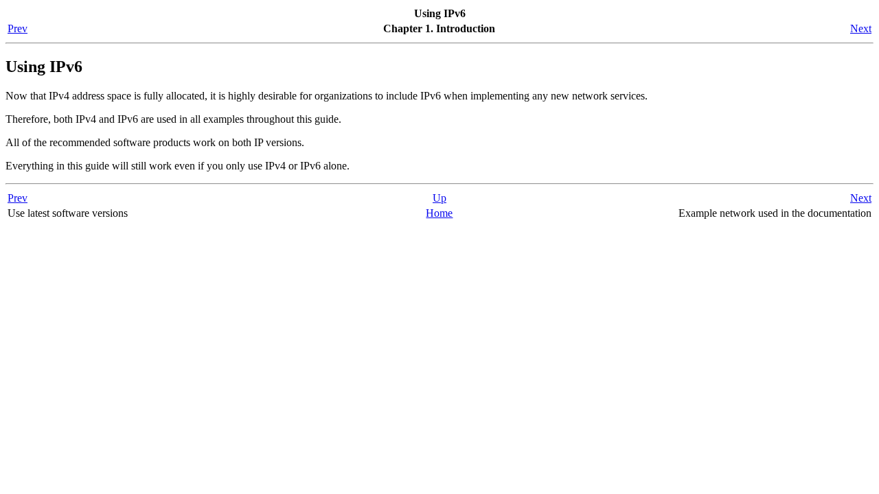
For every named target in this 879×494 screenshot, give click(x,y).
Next (860, 28)
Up (439, 198)
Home (439, 213)
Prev (17, 28)
